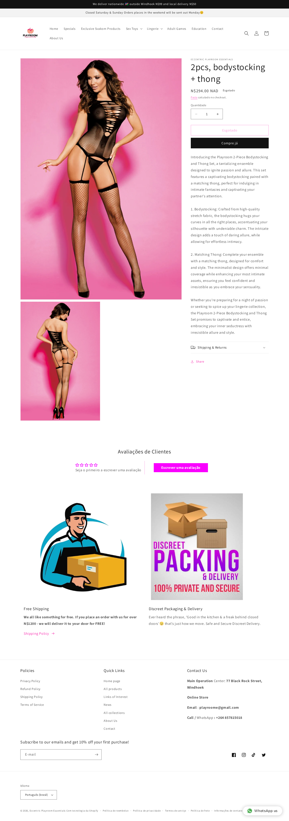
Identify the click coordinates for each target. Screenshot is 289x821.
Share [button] (200, 361)
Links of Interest (116, 697)
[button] (133, 28)
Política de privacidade (147, 810)
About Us (110, 721)
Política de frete (200, 810)
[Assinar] (96, 754)
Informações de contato (228, 810)
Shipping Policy (36, 633)
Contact (109, 729)
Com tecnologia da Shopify (82, 810)
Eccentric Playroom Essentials (48, 810)
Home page (112, 681)
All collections (114, 713)
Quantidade (198, 105)
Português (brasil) (36, 795)
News (107, 705)
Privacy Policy (30, 681)
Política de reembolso (116, 810)
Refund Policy (30, 689)
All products (113, 689)
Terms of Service (32, 705)
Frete (194, 97)
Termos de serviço (175, 810)
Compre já (229, 143)
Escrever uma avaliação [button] (180, 467)
